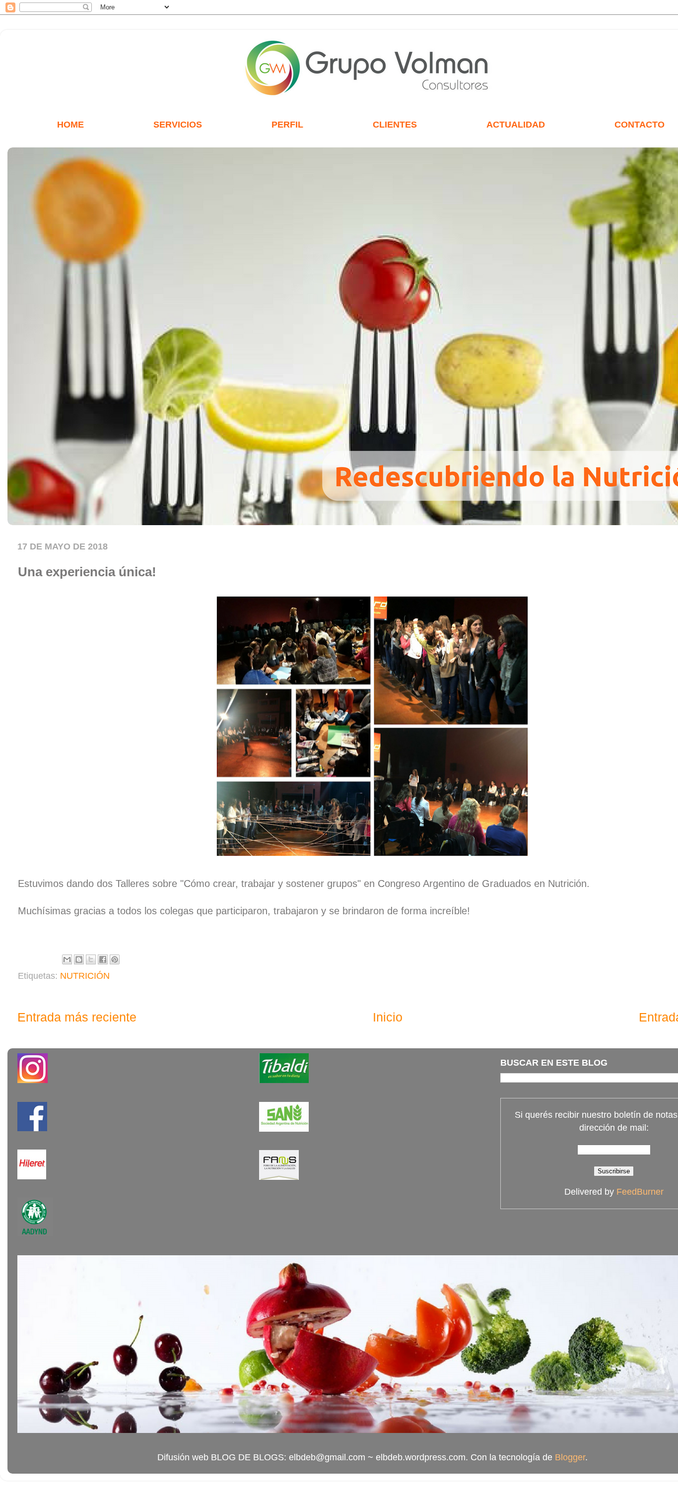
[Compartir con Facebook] (103, 959)
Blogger (570, 1457)
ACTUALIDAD (515, 125)
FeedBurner (640, 1192)
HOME (70, 125)
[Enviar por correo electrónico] (67, 959)
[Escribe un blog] (79, 959)
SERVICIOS (177, 125)
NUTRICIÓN (85, 976)
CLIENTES (395, 125)
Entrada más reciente (76, 1017)
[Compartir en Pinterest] (115, 959)
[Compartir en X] (91, 959)
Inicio (388, 1017)
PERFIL (287, 125)
